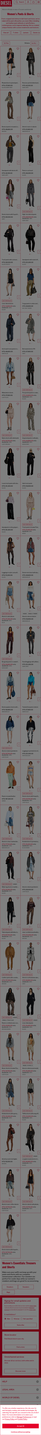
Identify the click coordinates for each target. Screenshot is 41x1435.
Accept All (20, 1426)
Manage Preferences (24, 1417)
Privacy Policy (9, 1419)
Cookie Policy (22, 1419)
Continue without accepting (20, 1432)
